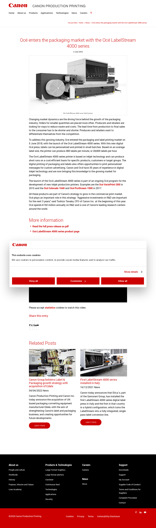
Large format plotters (54, 474)
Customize (76, 281)
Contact (122, 502)
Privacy (80, 516)
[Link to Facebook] (136, 512)
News (84, 483)
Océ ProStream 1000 (81, 188)
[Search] (91, 9)
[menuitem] (11, 9)
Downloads (124, 469)
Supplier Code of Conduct (130, 484)
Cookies (70, 516)
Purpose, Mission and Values (21, 484)
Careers (85, 469)
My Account (124, 479)
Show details (131, 271)
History (12, 479)
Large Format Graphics (55, 469)
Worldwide (13, 474)
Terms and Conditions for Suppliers (129, 491)
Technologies (51, 489)
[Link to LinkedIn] (140, 512)
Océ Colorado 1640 (54, 188)
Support (122, 474)
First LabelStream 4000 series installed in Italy (98, 381)
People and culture (17, 469)
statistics (50, 307)
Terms (91, 516)
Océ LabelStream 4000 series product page (55, 231)
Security (49, 499)
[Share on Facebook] (29, 325)
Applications (50, 494)
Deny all (33, 281)
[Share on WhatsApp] (33, 325)
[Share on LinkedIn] (36, 325)
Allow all (122, 281)
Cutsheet (49, 479)
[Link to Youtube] (145, 512)
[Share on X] (31, 325)
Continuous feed (52, 484)
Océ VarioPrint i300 (109, 184)
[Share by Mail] (38, 325)
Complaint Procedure (128, 497)
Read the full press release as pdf (50, 226)
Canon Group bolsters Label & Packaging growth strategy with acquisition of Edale (48, 383)
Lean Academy (15, 489)
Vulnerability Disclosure (108, 516)
